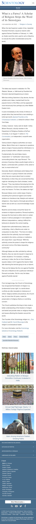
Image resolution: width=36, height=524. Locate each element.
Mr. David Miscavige (17, 322)
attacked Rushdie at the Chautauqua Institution (15, 118)
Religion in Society (26, 24)
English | (6, 467)
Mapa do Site (29, 514)
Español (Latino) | (9, 471)
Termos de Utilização (27, 512)
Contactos (22, 514)
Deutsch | (6, 473)
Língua (3, 461)
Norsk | (7, 489)
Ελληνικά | (6, 477)
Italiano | (6, 481)
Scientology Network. (16, 331)
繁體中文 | (7, 463)
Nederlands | (7, 487)
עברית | (6, 479)
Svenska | (7, 495)
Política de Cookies (6, 514)
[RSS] (12, 506)
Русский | (6, 493)
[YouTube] (16, 506)
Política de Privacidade (15, 512)
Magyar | (7, 485)
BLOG (18, 8)
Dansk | (6, 465)
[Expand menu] (18, 443)
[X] (20, 506)
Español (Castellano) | (10, 469)
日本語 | (6, 483)
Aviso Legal (15, 514)
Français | (6, 475)
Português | (8, 491)
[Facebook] (25, 506)
